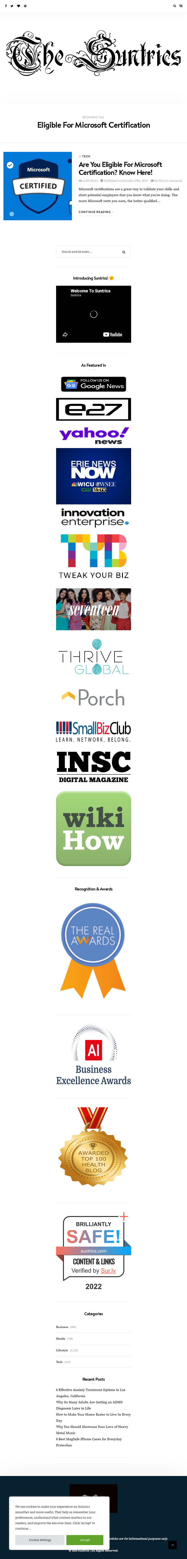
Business (62, 1327)
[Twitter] (12, 6)
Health (60, 1339)
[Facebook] (6, 6)
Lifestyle (62, 1350)
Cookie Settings (40, 1540)
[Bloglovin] (19, 6)
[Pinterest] (25, 6)
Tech (86, 156)
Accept (85, 1540)
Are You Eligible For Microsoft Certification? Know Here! (120, 168)
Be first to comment (168, 181)
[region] (59, 1523)
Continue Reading (95, 212)
